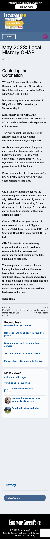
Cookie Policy (29, 535)
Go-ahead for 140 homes (17, 325)
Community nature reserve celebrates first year (26, 399)
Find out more (26, 6)
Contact (35, 533)
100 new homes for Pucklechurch (22, 353)
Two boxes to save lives (17, 383)
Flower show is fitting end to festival (23, 361)
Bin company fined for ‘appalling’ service (21, 344)
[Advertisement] (25, 445)
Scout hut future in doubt (25, 408)
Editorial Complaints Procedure (16, 533)
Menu (9, 36)
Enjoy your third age (15, 377)
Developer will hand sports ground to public (24, 334)
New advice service (22, 388)
